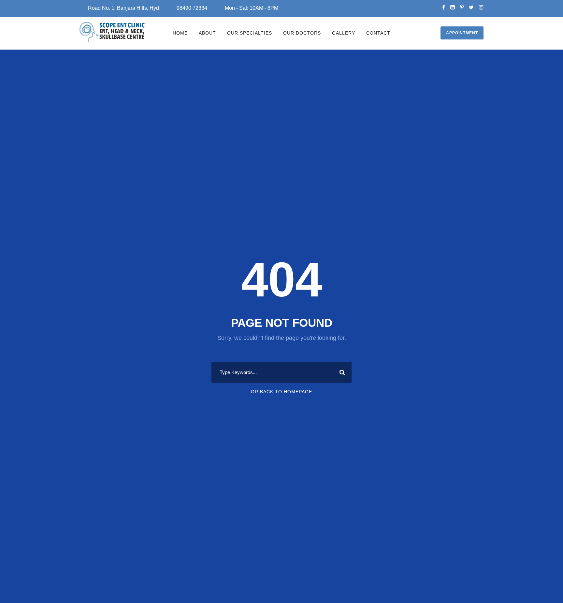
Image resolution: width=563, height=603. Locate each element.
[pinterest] (462, 7)
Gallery (343, 33)
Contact (378, 33)
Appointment (462, 33)
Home (180, 33)
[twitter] (471, 7)
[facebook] (443, 7)
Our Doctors (302, 33)
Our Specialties (249, 33)
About (207, 33)
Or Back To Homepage (281, 391)
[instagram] (481, 7)
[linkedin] (452, 7)
